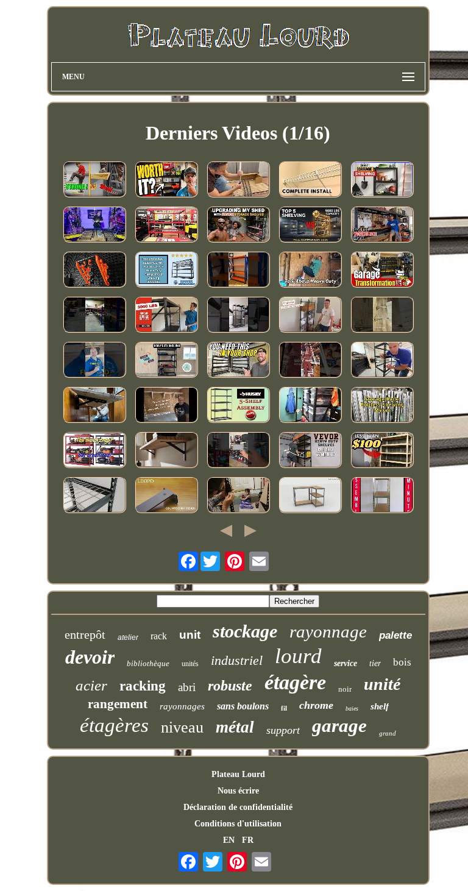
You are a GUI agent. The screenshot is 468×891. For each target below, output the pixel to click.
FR (248, 840)
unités (190, 663)
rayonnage (328, 631)
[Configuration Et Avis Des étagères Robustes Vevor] (310, 451)
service (345, 663)
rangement (117, 704)
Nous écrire (238, 790)
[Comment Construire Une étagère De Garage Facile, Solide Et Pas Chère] (382, 451)
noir (345, 689)
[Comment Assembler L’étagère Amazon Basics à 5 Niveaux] (238, 180)
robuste (230, 686)
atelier (128, 637)
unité (382, 684)
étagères (114, 725)
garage (339, 725)
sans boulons (243, 706)
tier (375, 663)
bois (402, 662)
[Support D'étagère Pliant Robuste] (94, 405)
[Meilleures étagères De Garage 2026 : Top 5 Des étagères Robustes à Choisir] (382, 180)
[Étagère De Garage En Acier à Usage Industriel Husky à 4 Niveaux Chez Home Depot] (94, 451)
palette (395, 635)
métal (235, 727)
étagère (295, 682)
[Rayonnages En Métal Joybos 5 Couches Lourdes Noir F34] (238, 315)
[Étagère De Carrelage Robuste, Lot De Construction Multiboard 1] (94, 270)
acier (91, 685)
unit (189, 634)
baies (352, 708)
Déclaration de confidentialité (237, 807)
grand (387, 733)
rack (159, 636)
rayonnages (182, 706)
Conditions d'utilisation (238, 823)
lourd (298, 656)
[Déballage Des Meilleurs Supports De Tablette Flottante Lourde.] (310, 360)
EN (229, 840)
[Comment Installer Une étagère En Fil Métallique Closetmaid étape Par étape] (310, 180)
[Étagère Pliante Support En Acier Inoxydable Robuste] (382, 315)
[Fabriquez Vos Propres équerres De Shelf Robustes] (166, 405)
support (283, 730)
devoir (90, 657)
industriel (237, 660)
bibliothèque (148, 663)
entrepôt (85, 634)
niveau (182, 727)
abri (187, 687)
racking (142, 686)
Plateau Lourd (238, 774)
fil (284, 708)
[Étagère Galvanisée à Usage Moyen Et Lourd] (382, 496)
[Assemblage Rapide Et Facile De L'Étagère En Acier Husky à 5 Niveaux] (238, 405)
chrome (316, 705)
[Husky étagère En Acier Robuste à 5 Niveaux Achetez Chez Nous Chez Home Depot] (166, 225)
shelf (379, 706)
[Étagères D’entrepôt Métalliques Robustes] (238, 270)
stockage (245, 631)
